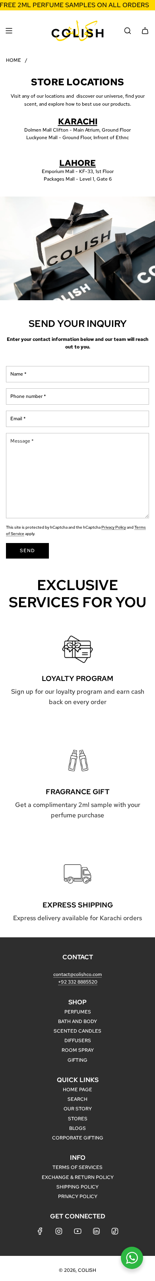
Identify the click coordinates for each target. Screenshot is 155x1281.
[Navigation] (8, 30)
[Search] (127, 30)
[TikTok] (115, 1231)
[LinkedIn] (96, 1231)
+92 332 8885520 (77, 982)
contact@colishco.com (77, 974)
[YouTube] (77, 1231)
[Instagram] (59, 1231)
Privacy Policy (113, 527)
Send (27, 550)
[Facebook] (40, 1231)
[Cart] (145, 30)
